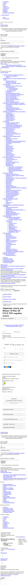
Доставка (5, 6)
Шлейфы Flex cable (13, 231)
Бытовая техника (7, 492)
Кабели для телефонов (8, 489)
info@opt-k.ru (22, 536)
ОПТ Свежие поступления (8, 289)
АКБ (4, 490)
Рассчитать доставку (18, 360)
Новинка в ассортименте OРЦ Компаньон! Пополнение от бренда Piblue (13, 275)
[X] (10, 367)
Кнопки (11, 224)
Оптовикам (6, 1)
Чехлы (4, 486)
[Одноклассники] (6, 367)
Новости (5, 10)
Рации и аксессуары (8, 484)
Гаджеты (5, 495)
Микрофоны (12, 228)
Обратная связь (4, 558)
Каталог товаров (4, 72)
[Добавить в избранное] (24, 323)
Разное (4, 500)
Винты (10, 222)
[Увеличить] (14, 325)
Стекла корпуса (13, 229)
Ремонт (5, 499)
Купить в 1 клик (14, 353)
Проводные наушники (15, 169)
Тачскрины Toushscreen (15, 230)
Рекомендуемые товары (8, 261)
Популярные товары (8, 258)
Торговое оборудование (8, 502)
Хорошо (2, 578)
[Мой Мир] (8, 367)
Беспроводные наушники (15, 168)
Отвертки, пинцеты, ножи (15, 219)
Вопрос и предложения (8, 12)
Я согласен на (13, 45)
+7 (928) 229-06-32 (5, 15)
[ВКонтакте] (4, 367)
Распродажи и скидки (8, 260)
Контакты (5, 11)
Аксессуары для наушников (16, 166)
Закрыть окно (4, 63)
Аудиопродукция (7, 494)
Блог (4, 5)
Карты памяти (6, 496)
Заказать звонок (4, 25)
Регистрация (6, 18)
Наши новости (4, 264)
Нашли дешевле (15, 357)
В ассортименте (13, 88)
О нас (4, 4)
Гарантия (5, 9)
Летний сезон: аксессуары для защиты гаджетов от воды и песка (12, 269)
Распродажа (6, 501)
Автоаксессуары (7, 491)
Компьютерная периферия (9, 497)
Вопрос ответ (6, 7)
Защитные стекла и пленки (9, 485)
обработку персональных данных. (16, 45)
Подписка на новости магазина (8, 283)
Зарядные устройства (8, 488)
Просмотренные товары (6, 472)
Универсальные (13, 89)
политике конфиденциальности (9, 575)
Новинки (5, 257)
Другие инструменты (14, 218)
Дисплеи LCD (13, 223)
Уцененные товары (7, 262)
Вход (4, 17)
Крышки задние (13, 227)
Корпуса (11, 225)
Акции (4, 2)
